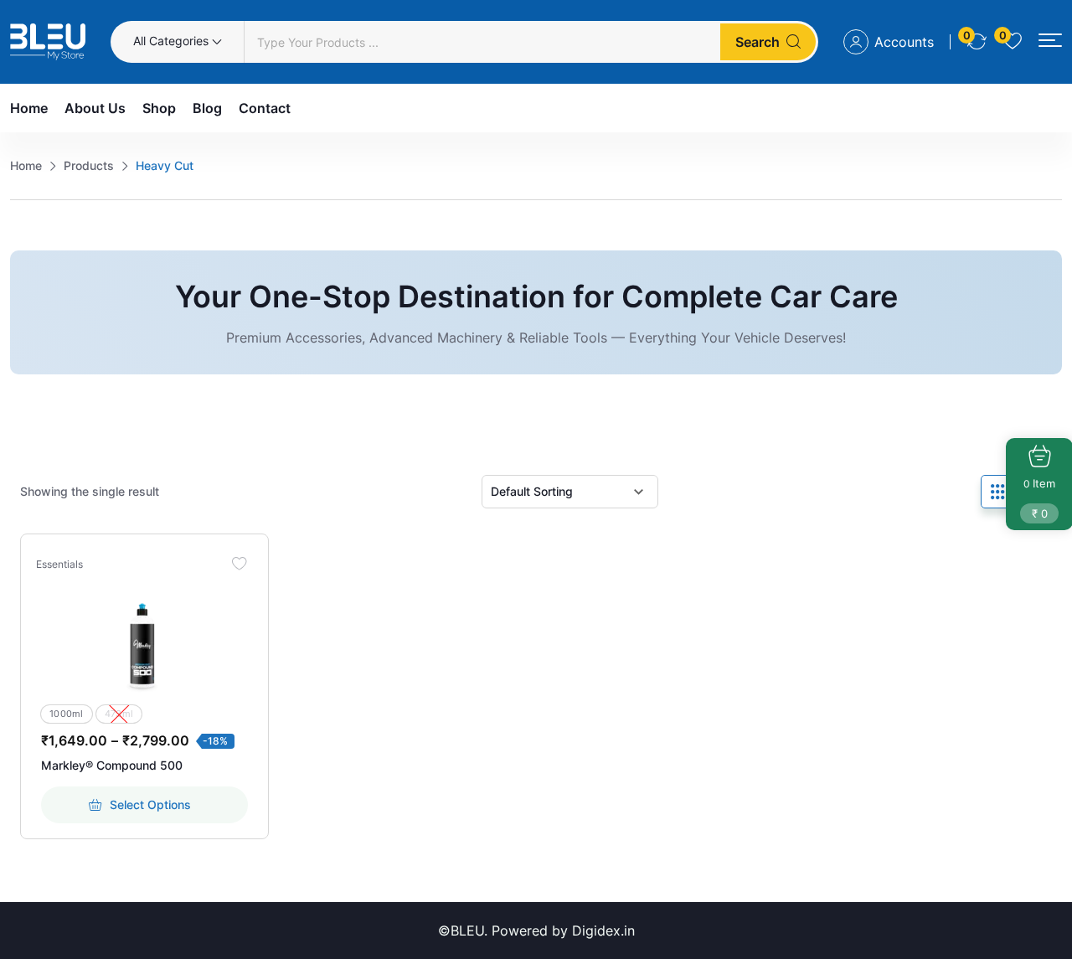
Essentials (59, 564)
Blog (207, 108)
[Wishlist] (239, 562)
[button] (1050, 41)
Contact (265, 108)
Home (29, 108)
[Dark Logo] (47, 41)
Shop (159, 108)
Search (757, 42)
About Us (95, 108)
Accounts (904, 42)
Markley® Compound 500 (112, 765)
